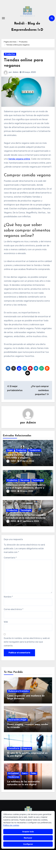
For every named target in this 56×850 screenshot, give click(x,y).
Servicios (24, 480)
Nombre (8, 597)
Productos (10, 54)
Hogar (10, 450)
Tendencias (34, 450)
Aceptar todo (28, 831)
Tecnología (37, 480)
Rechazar (28, 838)
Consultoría (13, 748)
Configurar (28, 844)
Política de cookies (11, 825)
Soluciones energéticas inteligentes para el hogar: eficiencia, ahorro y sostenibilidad (25, 488)
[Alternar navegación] (3, 18)
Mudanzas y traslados (18, 691)
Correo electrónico (13, 609)
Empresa (27, 748)
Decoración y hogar (17, 720)
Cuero (24, 773)
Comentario (10, 557)
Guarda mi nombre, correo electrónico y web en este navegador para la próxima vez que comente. (27, 642)
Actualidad (13, 773)
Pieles (33, 773)
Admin (15, 72)
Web (6, 622)
